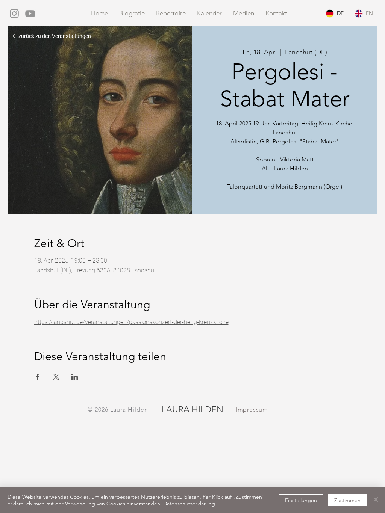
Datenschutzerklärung (189, 503)
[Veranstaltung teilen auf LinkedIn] (74, 377)
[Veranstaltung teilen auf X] (56, 377)
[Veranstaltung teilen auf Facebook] (37, 377)
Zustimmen (347, 500)
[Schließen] (375, 500)
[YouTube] (30, 14)
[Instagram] (14, 14)
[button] (243, 13)
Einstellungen (301, 500)
